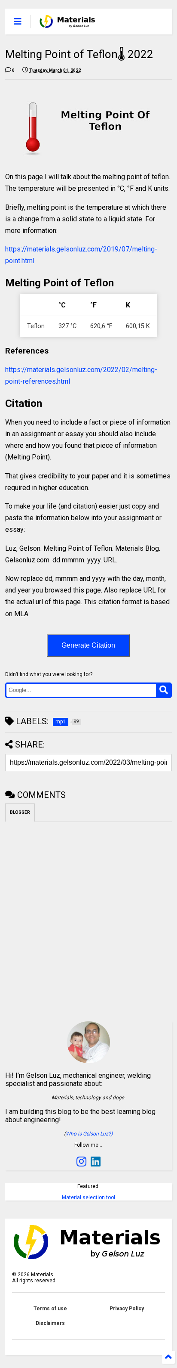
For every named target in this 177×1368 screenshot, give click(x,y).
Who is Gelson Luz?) (89, 1134)
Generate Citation (88, 645)
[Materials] (67, 24)
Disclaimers (50, 1323)
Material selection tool (88, 1197)
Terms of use (50, 1309)
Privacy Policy (127, 1309)
